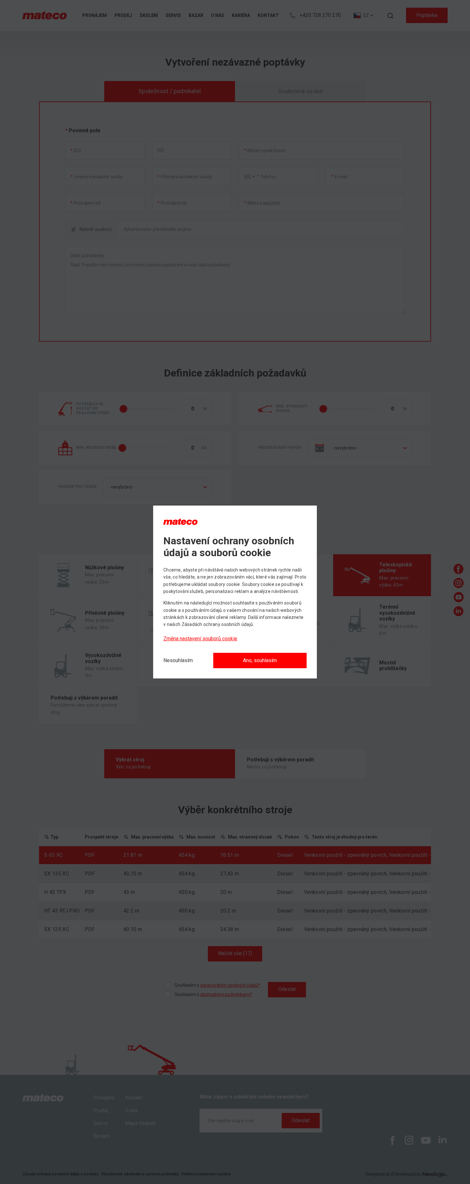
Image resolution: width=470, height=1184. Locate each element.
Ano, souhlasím (260, 660)
